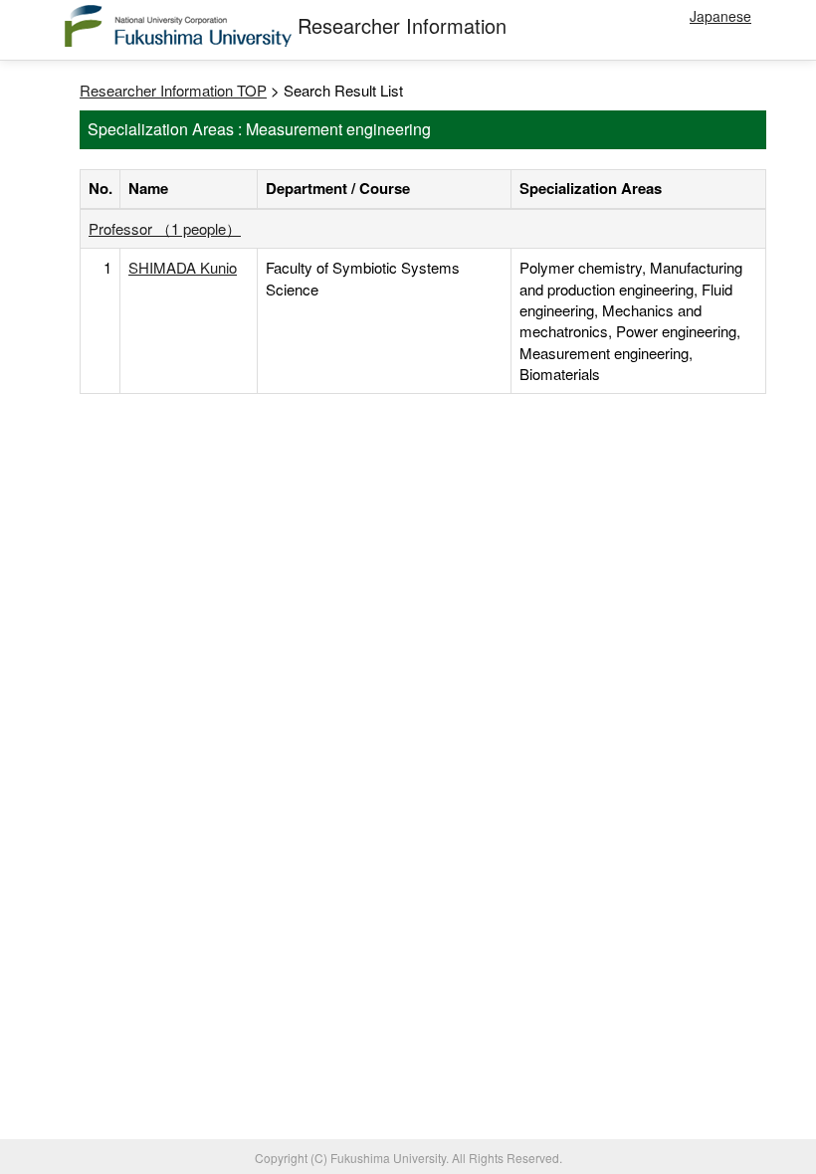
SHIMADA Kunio (182, 267)
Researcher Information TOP (173, 90)
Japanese (720, 16)
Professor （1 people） (165, 228)
